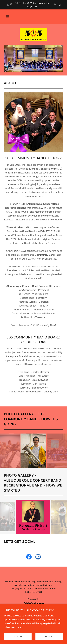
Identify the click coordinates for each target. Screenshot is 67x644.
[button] (7, 16)
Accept (49, 636)
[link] (33, 34)
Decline (18, 636)
